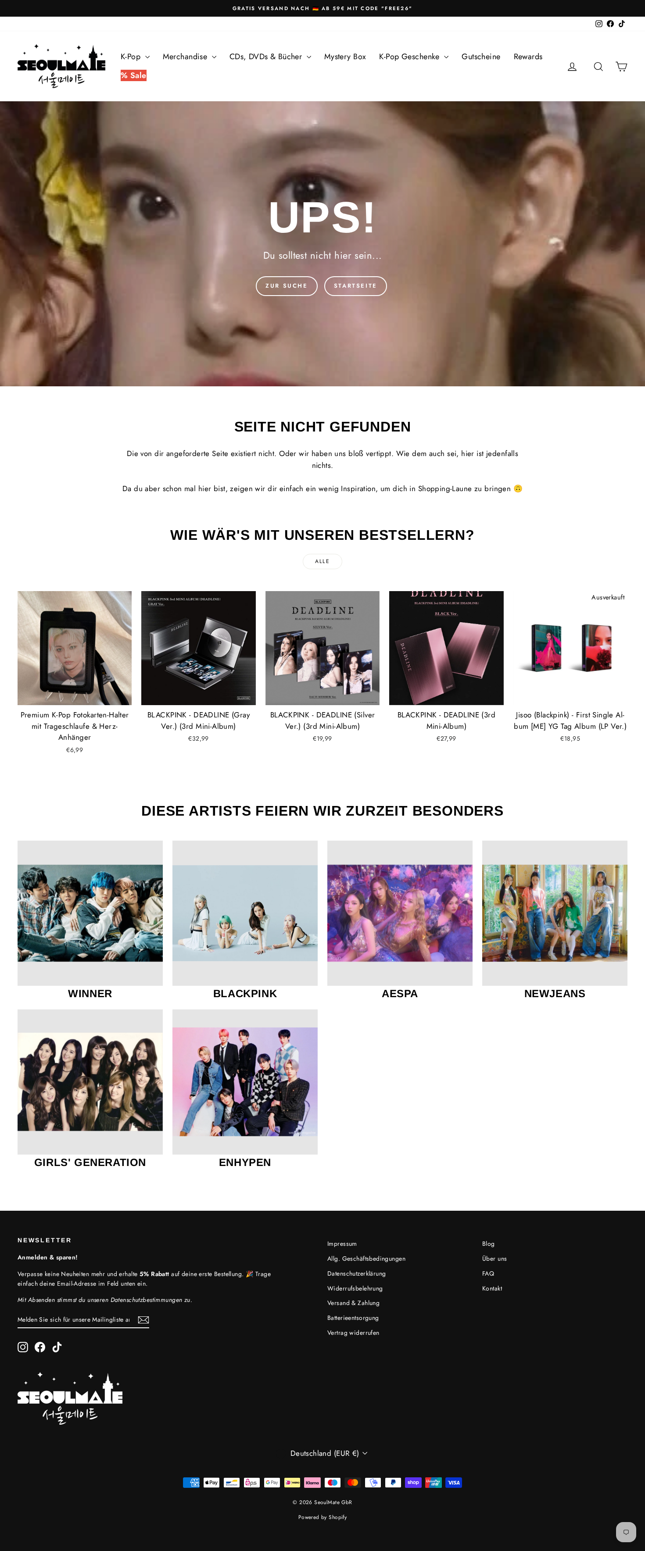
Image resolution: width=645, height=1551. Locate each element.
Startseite (355, 286)
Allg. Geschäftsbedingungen (366, 1258)
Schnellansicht (74, 696)
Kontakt (492, 1288)
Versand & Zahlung (353, 1302)
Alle (322, 561)
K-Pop (132, 56)
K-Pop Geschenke (410, 56)
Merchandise (186, 56)
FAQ (488, 1273)
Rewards (528, 56)
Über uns (494, 1258)
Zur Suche (286, 286)
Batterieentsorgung (353, 1317)
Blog (488, 1243)
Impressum (342, 1243)
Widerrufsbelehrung (355, 1288)
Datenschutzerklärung (356, 1273)
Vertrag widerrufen (353, 1332)
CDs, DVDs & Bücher (267, 56)
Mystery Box (345, 56)
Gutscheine (481, 56)
